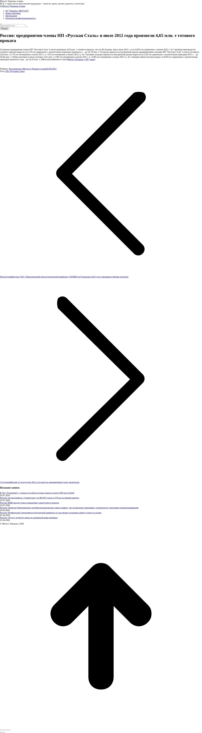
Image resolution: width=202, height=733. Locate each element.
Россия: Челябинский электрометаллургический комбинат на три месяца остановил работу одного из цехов (50, 513)
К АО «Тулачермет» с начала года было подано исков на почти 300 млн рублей (37, 493)
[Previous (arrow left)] (1, 732)
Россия (12, 69)
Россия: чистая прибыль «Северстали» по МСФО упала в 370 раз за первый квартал (39, 498)
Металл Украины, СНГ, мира (80, 59)
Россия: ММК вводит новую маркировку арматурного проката (29, 503)
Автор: (31, 69)
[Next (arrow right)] (4, 732)
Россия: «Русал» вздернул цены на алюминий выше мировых (29, 517)
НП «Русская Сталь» (15, 71)
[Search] (27, 25)
